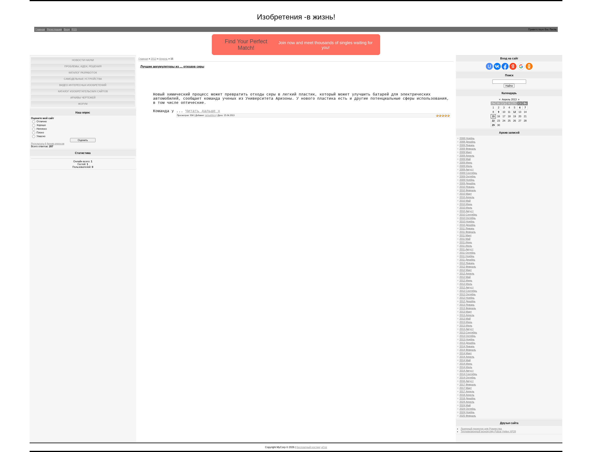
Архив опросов (55, 143)
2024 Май (465, 405)
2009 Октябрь (467, 176)
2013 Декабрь (467, 342)
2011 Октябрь (467, 252)
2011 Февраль (467, 232)
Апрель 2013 (509, 99)
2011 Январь (466, 228)
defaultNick (210, 115)
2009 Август (466, 169)
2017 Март (465, 388)
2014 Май (465, 360)
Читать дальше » (202, 111)
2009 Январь (467, 145)
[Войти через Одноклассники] (529, 66)
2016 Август (466, 381)
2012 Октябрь (467, 294)
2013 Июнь (465, 322)
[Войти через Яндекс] (512, 66)
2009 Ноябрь (467, 179)
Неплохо (42, 128)
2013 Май (465, 318)
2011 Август (466, 249)
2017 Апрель (466, 391)
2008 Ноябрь (467, 138)
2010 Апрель (466, 197)
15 (493, 116)
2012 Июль (465, 284)
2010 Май (465, 200)
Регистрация (54, 29)
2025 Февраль (467, 415)
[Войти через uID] (489, 66)
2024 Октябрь (467, 408)
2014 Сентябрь (468, 374)
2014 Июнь (465, 363)
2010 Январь (467, 186)
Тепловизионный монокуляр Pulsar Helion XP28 (488, 431)
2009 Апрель (466, 155)
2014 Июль (465, 367)
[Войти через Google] (521, 66)
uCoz (324, 447)
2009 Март (465, 152)
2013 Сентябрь (468, 332)
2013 (153, 58)
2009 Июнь (465, 162)
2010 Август (466, 211)
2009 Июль (465, 166)
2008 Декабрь (467, 141)
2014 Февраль (467, 349)
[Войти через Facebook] (505, 66)
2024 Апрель (466, 401)
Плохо (40, 132)
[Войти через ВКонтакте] (497, 66)
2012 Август (466, 287)
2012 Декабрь (467, 301)
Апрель (163, 58)
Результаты (38, 143)
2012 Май (465, 277)
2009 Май (465, 159)
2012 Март (465, 270)
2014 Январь (467, 346)
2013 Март (465, 311)
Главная (40, 29)
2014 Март (465, 353)
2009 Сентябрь (468, 173)
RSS (74, 29)
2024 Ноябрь (467, 412)
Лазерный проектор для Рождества (481, 428)
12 (514, 112)
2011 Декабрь (467, 259)
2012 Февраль (467, 266)
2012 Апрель (466, 273)
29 (493, 125)
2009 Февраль (467, 148)
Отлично (42, 121)
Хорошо (41, 125)
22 (493, 120)
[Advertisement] (82, 239)
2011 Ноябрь (466, 256)
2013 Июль (465, 325)
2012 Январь (467, 263)
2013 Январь (467, 304)
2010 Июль (465, 207)
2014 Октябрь (467, 377)
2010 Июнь (465, 204)
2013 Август (466, 329)
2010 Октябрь (467, 218)
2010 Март (465, 193)
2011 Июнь (465, 242)
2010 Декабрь (467, 225)
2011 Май (464, 238)
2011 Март (465, 235)
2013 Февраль (467, 308)
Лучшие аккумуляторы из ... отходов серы (172, 66)
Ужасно (41, 136)
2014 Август (466, 370)
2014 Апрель (466, 356)
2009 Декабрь (467, 183)
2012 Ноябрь (467, 297)
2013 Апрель (466, 315)
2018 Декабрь (467, 398)
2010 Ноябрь (467, 221)
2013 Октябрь (467, 336)
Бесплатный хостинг (308, 447)
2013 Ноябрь (467, 339)
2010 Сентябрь (468, 214)
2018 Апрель (466, 395)
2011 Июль (465, 245)
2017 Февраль (467, 384)
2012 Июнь (465, 280)
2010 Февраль (467, 190)
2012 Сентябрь (468, 290)
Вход (67, 29)
